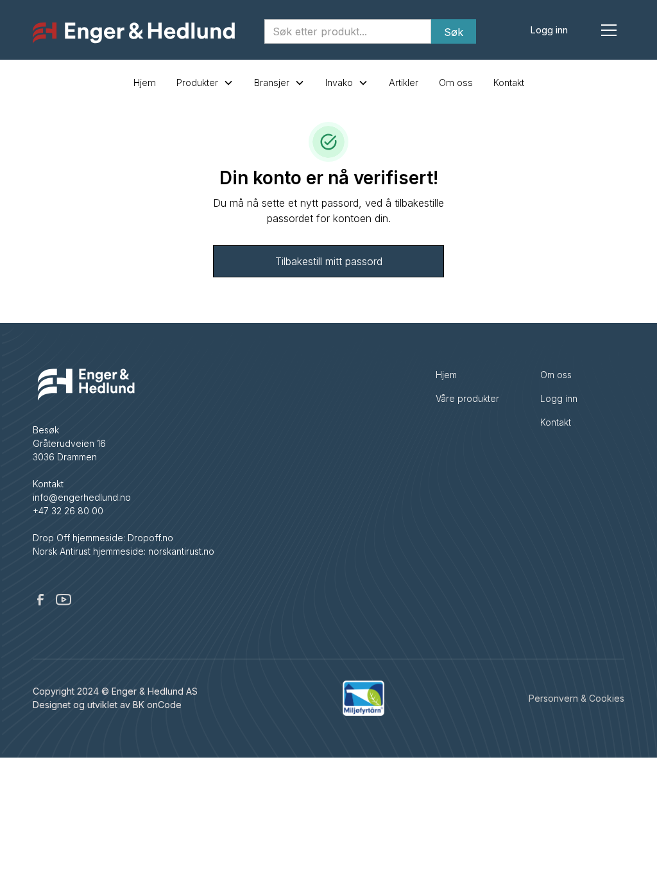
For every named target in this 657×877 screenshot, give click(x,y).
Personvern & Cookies (576, 698)
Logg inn (549, 29)
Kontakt (508, 82)
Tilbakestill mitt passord (328, 261)
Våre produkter (467, 398)
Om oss (456, 82)
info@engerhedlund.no (82, 497)
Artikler (403, 82)
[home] (134, 33)
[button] (608, 30)
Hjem (144, 82)
